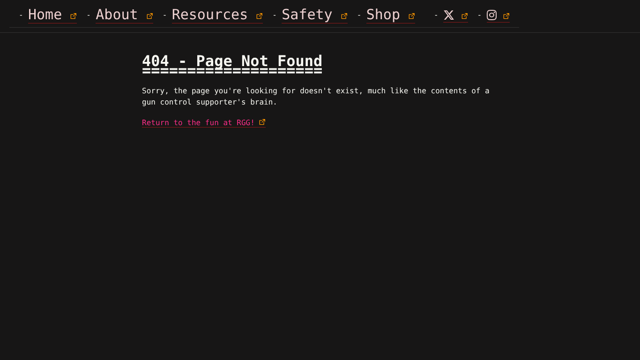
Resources (210, 15)
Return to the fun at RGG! (198, 122)
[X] (455, 15)
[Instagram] (498, 15)
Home (45, 15)
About (117, 15)
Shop (383, 15)
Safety (307, 15)
